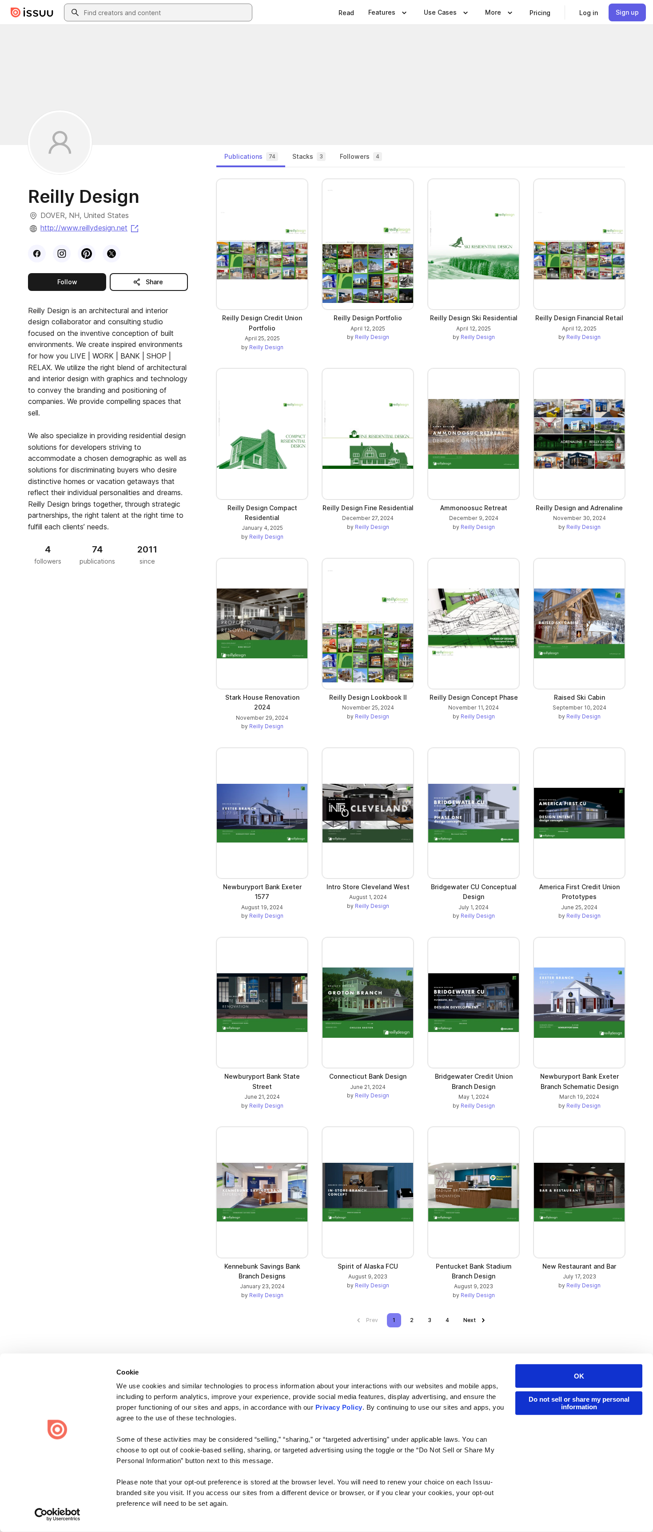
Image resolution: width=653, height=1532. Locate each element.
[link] (346, 12)
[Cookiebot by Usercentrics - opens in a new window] (57, 1514)
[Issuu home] (32, 12)
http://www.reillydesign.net (90, 227)
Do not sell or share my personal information (579, 1403)
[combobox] (166, 12)
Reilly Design (266, 347)
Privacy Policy (338, 1407)
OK (579, 1376)
